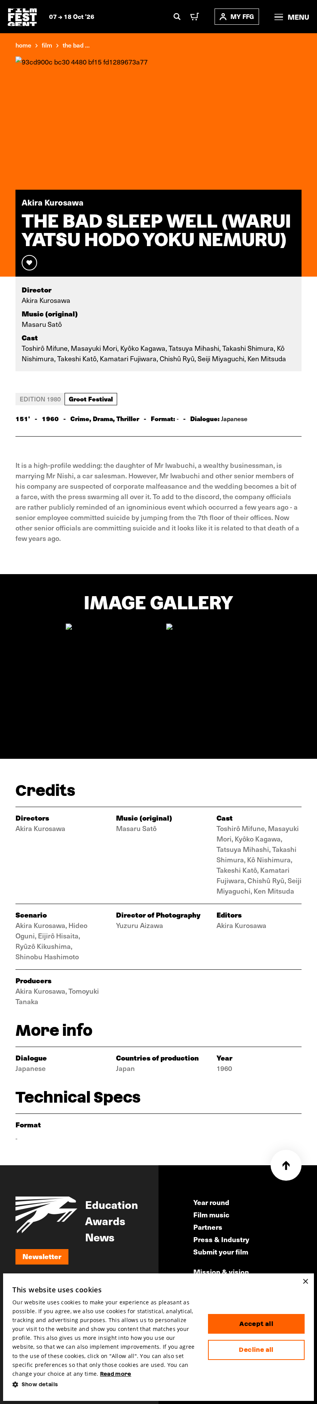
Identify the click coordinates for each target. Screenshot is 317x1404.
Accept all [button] (256, 1324)
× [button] (305, 1282)
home (23, 45)
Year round (211, 1202)
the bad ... (76, 45)
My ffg (242, 16)
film (47, 45)
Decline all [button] (256, 1349)
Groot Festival (91, 398)
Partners (207, 1227)
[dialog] (158, 1337)
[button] (104, 1384)
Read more (115, 1374)
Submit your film (220, 1251)
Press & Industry (221, 1239)
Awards (105, 1220)
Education (111, 1204)
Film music (211, 1214)
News (99, 1236)
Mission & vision (221, 1272)
